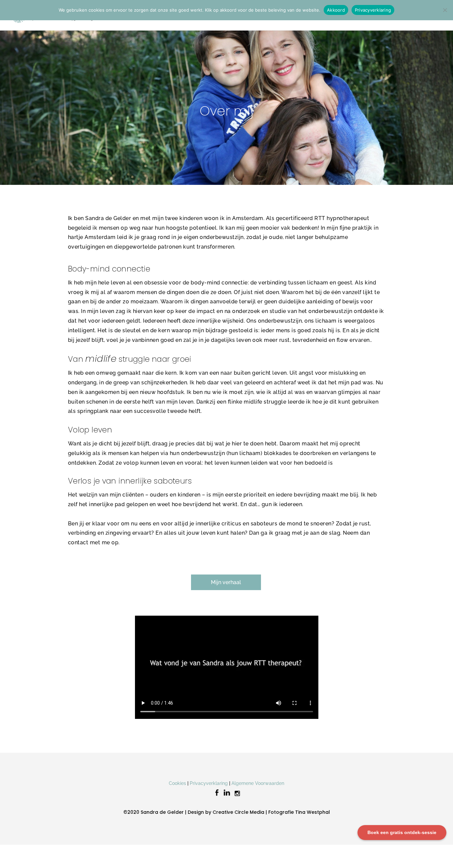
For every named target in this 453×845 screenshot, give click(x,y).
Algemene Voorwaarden (257, 783)
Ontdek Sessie (178, 15)
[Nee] (444, 10)
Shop (400, 15)
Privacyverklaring (209, 783)
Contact (378, 15)
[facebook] (217, 796)
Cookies (177, 783)
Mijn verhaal (226, 582)
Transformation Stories (318, 15)
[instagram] (237, 796)
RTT (206, 15)
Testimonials (272, 15)
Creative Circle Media (238, 812)
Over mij (235, 15)
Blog (356, 15)
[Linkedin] (227, 796)
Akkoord (336, 10)
